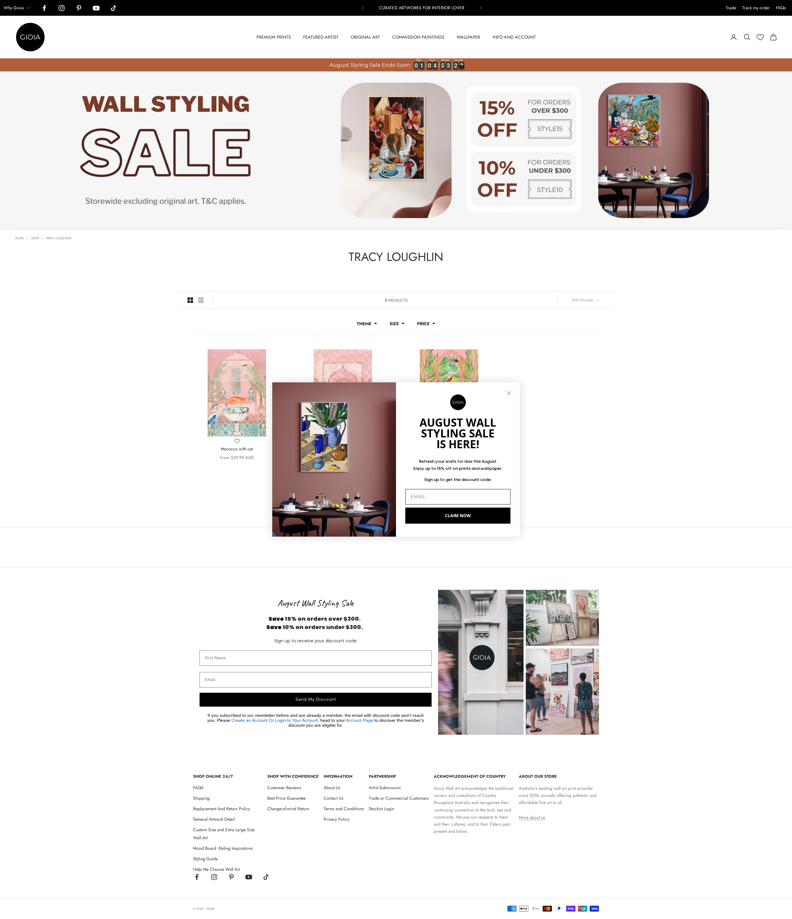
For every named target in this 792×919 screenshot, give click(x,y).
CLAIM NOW (458, 515)
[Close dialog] (509, 393)
